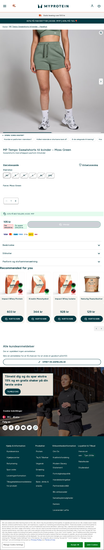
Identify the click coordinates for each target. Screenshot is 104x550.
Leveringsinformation (16, 476)
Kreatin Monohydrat (39, 299)
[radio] (7, 175)
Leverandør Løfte (61, 510)
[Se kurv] (99, 6)
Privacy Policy (36, 540)
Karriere (56, 504)
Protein (39, 451)
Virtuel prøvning (90, 165)
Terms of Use (50, 540)
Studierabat (84, 467)
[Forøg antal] (15, 201)
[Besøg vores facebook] (11, 427)
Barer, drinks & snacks (42, 484)
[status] (11, 201)
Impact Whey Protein (12, 299)
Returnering (12, 463)
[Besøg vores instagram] (5, 427)
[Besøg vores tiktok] (17, 427)
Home (5, 27)
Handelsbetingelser (61, 480)
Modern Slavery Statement (60, 465)
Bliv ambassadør (60, 492)
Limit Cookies (92, 545)
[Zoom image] (101, 33)
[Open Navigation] (5, 6)
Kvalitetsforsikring (61, 457)
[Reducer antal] (6, 201)
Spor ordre (11, 470)
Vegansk (40, 463)
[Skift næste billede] (101, 81)
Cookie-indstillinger (12, 411)
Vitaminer (40, 476)
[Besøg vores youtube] (23, 427)
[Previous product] (96, 328)
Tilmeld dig (12, 392)
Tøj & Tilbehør (42, 457)
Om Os (56, 451)
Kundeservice (13, 451)
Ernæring (40, 470)
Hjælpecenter (13, 457)
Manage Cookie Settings (13, 545)
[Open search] (14, 6)
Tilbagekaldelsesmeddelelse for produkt (19, 484)
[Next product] (101, 328)
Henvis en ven (86, 453)
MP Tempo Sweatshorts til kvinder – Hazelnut (28, 27)
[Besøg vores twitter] (29, 427)
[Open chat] (35, 427)
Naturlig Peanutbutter (92, 299)
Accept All (75, 545)
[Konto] (92, 6)
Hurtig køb (14, 319)
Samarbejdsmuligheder (63, 498)
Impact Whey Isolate (65, 299)
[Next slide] (103, 303)
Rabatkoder (84, 461)
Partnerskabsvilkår (61, 486)
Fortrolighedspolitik (61, 474)
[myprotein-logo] (53, 6)
